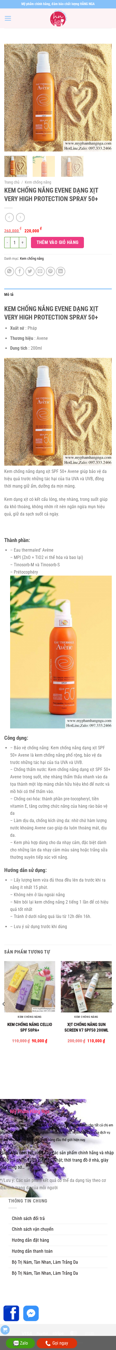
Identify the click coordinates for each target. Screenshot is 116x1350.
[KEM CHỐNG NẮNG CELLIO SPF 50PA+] (29, 986)
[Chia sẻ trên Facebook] (19, 271)
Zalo (24, 1343)
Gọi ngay (60, 1343)
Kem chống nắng (38, 182)
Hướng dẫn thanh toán (32, 1251)
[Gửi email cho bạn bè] (40, 271)
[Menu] (8, 18)
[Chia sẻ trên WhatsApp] (9, 271)
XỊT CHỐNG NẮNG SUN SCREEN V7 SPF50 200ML (86, 1027)
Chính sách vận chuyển (32, 1229)
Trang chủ (11, 182)
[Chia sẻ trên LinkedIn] (60, 271)
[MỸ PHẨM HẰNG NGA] (58, 18)
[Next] (102, 97)
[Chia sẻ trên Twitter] (30, 271)
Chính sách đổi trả (28, 1218)
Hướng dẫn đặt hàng (30, 1240)
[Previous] (13, 97)
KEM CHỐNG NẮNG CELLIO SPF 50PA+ (29, 1027)
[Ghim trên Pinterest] (50, 271)
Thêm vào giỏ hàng (58, 242)
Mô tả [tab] (9, 294)
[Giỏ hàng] (5, 1329)
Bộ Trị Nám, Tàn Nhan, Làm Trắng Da (45, 1262)
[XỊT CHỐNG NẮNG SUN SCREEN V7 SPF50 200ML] (86, 986)
